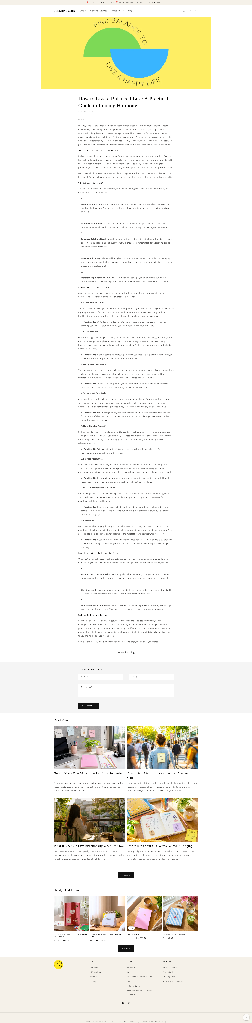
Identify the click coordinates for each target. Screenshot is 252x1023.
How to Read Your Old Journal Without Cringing (159, 846)
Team (129, 972)
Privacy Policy (168, 972)
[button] (184, 11)
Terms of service (147, 1021)
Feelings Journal (133, 934)
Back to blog (128, 652)
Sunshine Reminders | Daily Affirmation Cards (105, 935)
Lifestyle (93, 977)
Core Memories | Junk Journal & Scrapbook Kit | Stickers (71, 935)
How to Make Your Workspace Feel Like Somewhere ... (89, 775)
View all (126, 875)
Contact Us (131, 981)
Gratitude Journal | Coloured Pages (176, 934)
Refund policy (122, 1021)
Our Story (131, 967)
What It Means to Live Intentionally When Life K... (89, 846)
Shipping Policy (169, 977)
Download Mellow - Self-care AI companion (140, 992)
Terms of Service (170, 967)
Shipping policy (160, 1021)
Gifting (93, 981)
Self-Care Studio (133, 986)
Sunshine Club (96, 1022)
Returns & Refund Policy (173, 981)
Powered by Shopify (108, 1022)
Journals (94, 967)
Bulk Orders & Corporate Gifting (140, 977)
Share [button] (83, 119)
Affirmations (95, 972)
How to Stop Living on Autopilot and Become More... (157, 775)
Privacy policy (134, 1021)
